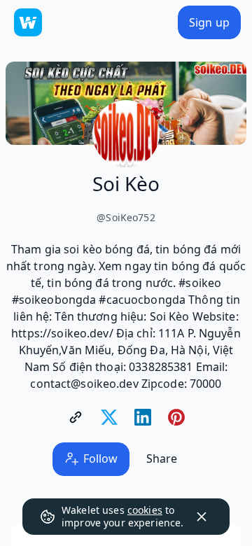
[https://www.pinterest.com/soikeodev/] (176, 417)
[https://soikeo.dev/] (75, 417)
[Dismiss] (201, 516)
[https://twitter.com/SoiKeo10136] (109, 417)
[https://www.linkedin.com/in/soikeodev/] (142, 417)
